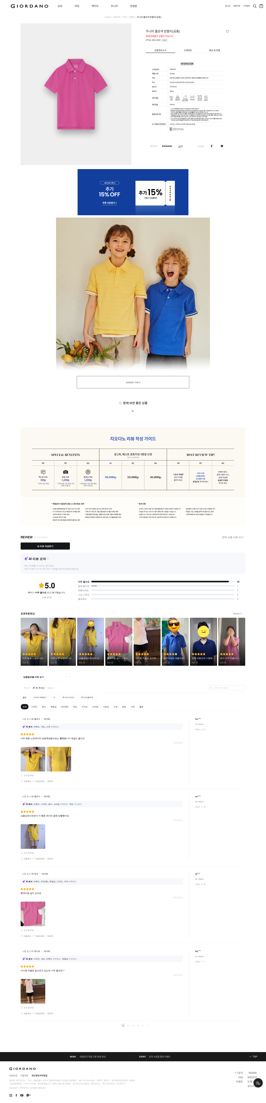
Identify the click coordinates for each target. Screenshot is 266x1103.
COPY (164, 40)
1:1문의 (239, 1072)
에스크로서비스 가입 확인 (113, 1084)
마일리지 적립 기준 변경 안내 (93, 1056)
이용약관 (24, 1075)
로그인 (227, 6)
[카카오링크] (222, 146)
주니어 (114, 6)
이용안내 (13, 1075)
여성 (77, 6)
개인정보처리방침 (39, 1075)
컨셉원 (133, 6)
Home (107, 17)
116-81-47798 (30, 1084)
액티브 (95, 6)
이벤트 (239, 1081)
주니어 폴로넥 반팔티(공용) (149, 17)
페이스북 (211, 146)
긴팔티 (132, 17)
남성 (60, 6)
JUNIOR (116, 17)
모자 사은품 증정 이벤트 (159, 1056)
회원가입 (236, 6)
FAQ (240, 1077)
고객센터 (246, 6)
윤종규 (132, 1080)
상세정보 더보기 (133, 382)
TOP (124, 17)
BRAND (253, 1072)
